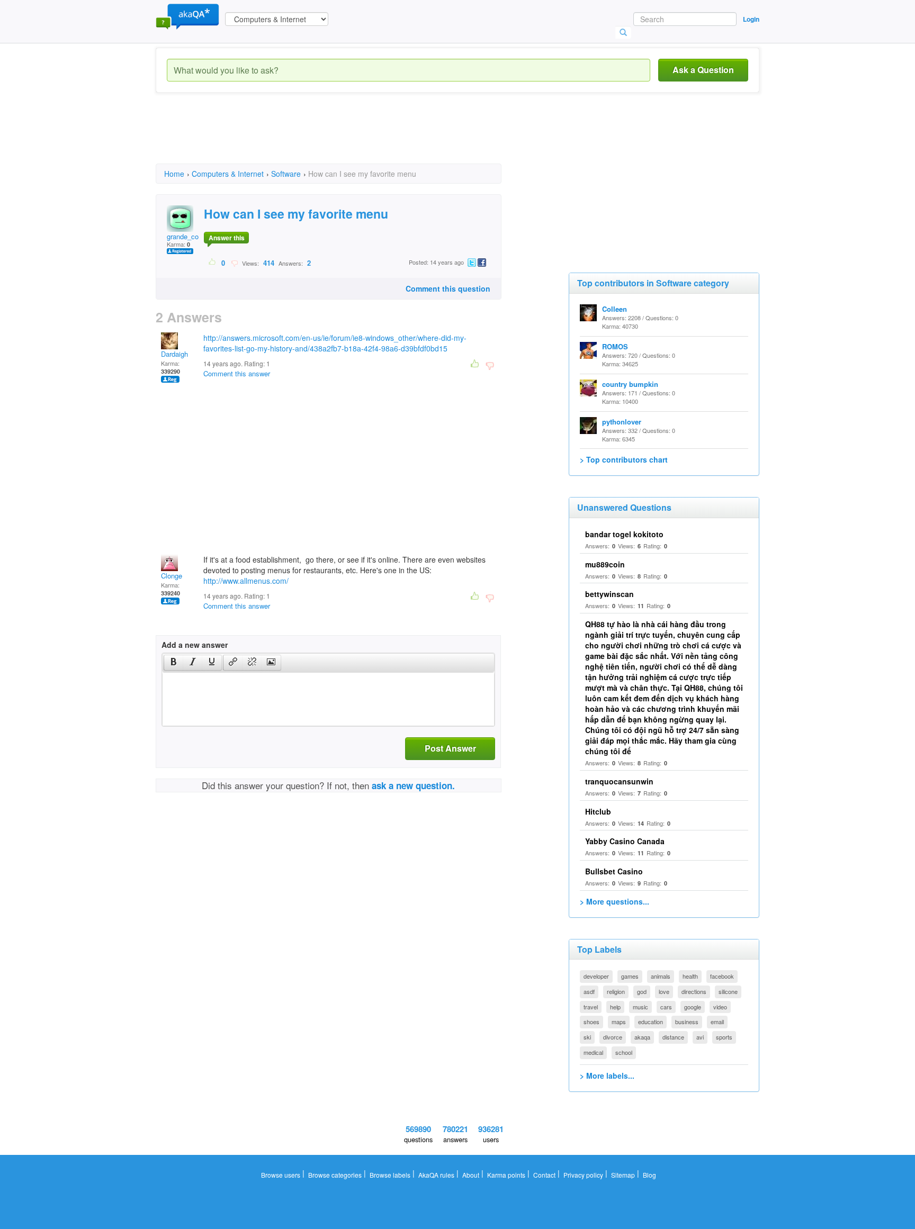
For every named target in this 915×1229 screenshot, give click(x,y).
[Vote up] (212, 262)
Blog (649, 1174)
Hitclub (598, 811)
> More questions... (614, 901)
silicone (728, 991)
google (692, 1006)
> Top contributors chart (624, 459)
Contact (544, 1174)
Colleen (614, 309)
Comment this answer (236, 373)
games (630, 976)
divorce (612, 1037)
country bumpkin (630, 384)
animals (660, 976)
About (470, 1174)
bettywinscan (609, 594)
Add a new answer (195, 644)
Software (286, 173)
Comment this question (448, 288)
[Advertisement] (348, 137)
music (640, 1006)
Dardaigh (174, 354)
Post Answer (450, 748)
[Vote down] (234, 262)
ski (587, 1037)
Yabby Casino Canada (625, 841)
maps (619, 1021)
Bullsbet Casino (614, 871)
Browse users (280, 1174)
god (642, 991)
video (720, 1006)
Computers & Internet (228, 173)
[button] (173, 663)
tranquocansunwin (619, 781)
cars (666, 1006)
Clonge (171, 576)
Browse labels (390, 1174)
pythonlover (621, 422)
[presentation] (173, 662)
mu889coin (605, 564)
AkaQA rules (436, 1174)
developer (596, 976)
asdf (589, 991)
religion (616, 991)
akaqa (642, 1037)
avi (700, 1037)
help (615, 1006)
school (623, 1052)
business (686, 1021)
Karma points (506, 1174)
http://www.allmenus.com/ (246, 580)
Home (174, 173)
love (664, 991)
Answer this (227, 237)
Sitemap (623, 1174)
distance (673, 1037)
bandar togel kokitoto (624, 534)
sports (724, 1037)
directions (693, 991)
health (690, 976)
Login (751, 19)
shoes (591, 1021)
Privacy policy (583, 1174)
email (717, 1021)
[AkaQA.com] (187, 16)
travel (591, 1006)
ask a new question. (413, 785)
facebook (722, 976)
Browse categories (335, 1174)
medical (593, 1052)
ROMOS (615, 346)
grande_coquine (191, 236)
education (650, 1021)
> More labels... (607, 1075)
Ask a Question (703, 70)
